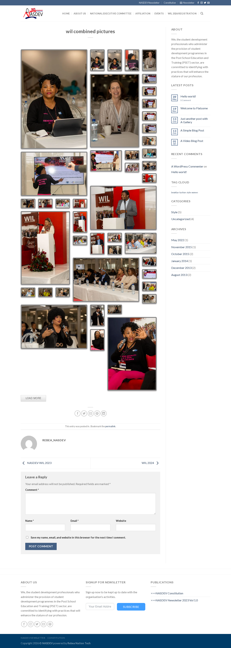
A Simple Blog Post (192, 130)
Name (29, 520)
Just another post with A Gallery (194, 120)
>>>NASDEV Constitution (167, 593)
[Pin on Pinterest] (97, 413)
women (194, 192)
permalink (110, 426)
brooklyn (175, 192)
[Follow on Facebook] (198, 3)
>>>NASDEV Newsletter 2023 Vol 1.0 (174, 600)
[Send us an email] (208, 3)
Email (75, 520)
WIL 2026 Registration (182, 13)
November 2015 (181, 247)
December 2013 (181, 267)
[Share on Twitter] (84, 413)
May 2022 (177, 240)
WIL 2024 (148, 463)
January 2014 (179, 261)
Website (121, 520)
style (189, 192)
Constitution (170, 2)
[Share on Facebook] (77, 413)
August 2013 (179, 274)
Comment (32, 489)
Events (159, 13)
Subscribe (131, 606)
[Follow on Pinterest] (50, 624)
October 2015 (180, 254)
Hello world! (188, 96)
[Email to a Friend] (91, 413)
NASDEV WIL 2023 (39, 463)
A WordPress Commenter (187, 166)
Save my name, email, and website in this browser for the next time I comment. (78, 537)
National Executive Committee (110, 13)
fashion (182, 192)
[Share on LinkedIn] (104, 413)
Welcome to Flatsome (194, 108)
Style (174, 212)
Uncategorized (180, 219)
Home (66, 13)
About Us (80, 13)
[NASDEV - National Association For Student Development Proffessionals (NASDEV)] (39, 13)
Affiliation (142, 13)
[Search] (202, 13)
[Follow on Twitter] (205, 3)
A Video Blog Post (191, 140)
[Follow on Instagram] (202, 3)
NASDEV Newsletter (149, 2)
